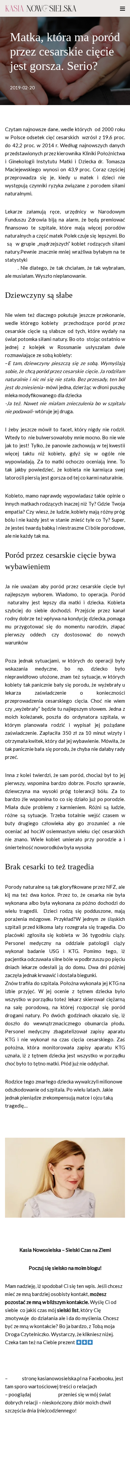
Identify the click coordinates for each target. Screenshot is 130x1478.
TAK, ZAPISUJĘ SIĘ (26, 1360)
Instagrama (44, 1394)
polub (15, 1378)
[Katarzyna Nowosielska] (41, 8)
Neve (11, 1471)
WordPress (60, 1471)
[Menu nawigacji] (122, 8)
